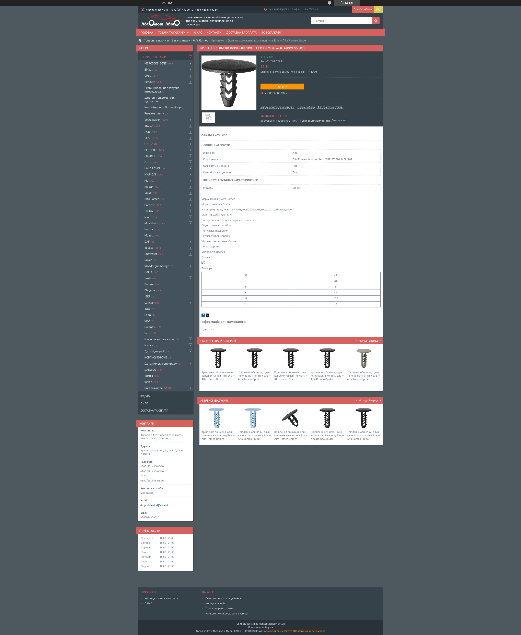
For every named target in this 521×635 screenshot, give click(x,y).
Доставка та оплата (241, 32)
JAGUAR (149, 211)
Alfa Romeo (200, 40)
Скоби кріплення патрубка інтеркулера (161, 89)
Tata (147, 308)
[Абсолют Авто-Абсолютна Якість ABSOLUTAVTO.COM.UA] (161, 21)
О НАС (148, 603)
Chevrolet (150, 253)
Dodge (148, 284)
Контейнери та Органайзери (163, 107)
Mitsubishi (151, 223)
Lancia (148, 302)
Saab (147, 278)
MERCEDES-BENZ (155, 63)
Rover (148, 259)
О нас (198, 32)
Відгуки (145, 396)
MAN (147, 320)
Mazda (148, 235)
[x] (207, 315)
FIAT (147, 144)
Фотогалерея (271, 32)
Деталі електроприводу (160, 363)
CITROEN (149, 156)
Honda (148, 229)
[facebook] (203, 315)
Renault (149, 81)
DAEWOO (150, 369)
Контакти (214, 32)
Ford (147, 162)
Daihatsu (150, 327)
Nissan (148, 186)
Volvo (148, 192)
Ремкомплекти (154, 113)
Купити (282, 86)
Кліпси (215, 225)
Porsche (149, 205)
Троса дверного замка (220, 608)
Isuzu (147, 333)
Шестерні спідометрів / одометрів (160, 99)
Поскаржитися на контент (277, 631)
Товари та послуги (171, 32)
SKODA (148, 125)
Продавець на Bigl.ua (260, 627)
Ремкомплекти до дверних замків (227, 613)
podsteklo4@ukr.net (156, 505)
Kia (146, 180)
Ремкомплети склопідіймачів (224, 598)
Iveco (147, 217)
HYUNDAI (150, 174)
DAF (147, 241)
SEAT (147, 137)
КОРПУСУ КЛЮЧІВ (155, 357)
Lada (147, 314)
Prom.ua (280, 623)
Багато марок (181, 40)
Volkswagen (152, 119)
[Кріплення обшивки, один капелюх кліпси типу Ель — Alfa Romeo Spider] (218, 358)
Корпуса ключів (215, 603)
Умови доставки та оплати (161, 598)
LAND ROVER (152, 168)
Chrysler (149, 290)
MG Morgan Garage (156, 266)
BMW (147, 69)
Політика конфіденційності (309, 631)
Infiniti (148, 381)
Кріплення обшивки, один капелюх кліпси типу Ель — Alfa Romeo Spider (218, 376)
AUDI (147, 131)
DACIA (148, 272)
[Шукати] (376, 20)
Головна (147, 32)
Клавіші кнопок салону (159, 339)
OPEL (147, 75)
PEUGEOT (150, 150)
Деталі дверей (154, 351)
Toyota (148, 247)
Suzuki (148, 375)
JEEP (147, 296)
